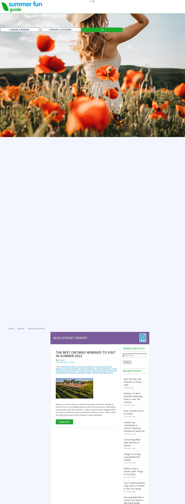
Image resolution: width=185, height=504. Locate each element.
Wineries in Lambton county (79, 372)
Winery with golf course (102, 372)
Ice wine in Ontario (86, 366)
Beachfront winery (69, 366)
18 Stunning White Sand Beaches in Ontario (132, 442)
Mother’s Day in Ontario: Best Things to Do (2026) (133, 471)
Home (11, 328)
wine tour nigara (99, 370)
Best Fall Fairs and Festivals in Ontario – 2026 (133, 382)
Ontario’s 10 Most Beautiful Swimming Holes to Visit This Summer (133, 397)
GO (102, 29)
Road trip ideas (84, 370)
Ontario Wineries (87, 368)
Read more (64, 422)
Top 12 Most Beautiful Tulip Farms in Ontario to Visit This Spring (134, 486)
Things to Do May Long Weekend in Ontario (132, 457)
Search (127, 362)
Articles (20, 328)
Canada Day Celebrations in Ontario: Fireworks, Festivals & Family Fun (134, 426)
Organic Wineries (103, 368)
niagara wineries (71, 368)
